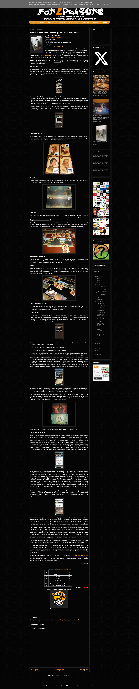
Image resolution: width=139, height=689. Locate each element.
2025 (96, 276)
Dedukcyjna (38, 619)
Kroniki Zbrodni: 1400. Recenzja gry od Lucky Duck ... (100, 323)
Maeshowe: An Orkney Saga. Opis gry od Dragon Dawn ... (100, 317)
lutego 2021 (100, 310)
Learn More (101, 4)
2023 (96, 280)
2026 (96, 274)
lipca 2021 (99, 299)
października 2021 (101, 291)
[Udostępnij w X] (34, 617)
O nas (49, 22)
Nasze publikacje (73, 22)
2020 (96, 341)
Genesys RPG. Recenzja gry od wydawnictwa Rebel (100, 143)
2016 (96, 350)
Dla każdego (45, 619)
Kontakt (95, 22)
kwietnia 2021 (100, 305)
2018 (96, 346)
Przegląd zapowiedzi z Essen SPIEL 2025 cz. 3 (100, 162)
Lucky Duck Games (56, 37)
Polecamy (104, 22)
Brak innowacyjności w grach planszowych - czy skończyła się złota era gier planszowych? (101, 93)
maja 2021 (99, 303)
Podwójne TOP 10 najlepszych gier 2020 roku (100, 329)
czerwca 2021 (100, 301)
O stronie (41, 22)
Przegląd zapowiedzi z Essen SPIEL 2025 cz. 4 (100, 155)
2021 (96, 285)
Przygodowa (77, 619)
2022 (96, 282)
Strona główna (59, 670)
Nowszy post (34, 670)
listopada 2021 (100, 289)
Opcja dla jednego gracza (67, 619)
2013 (96, 357)
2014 (96, 354)
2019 (96, 343)
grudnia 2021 (100, 286)
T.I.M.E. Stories (48, 557)
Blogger (93, 685)
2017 (96, 348)
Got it (108, 4)
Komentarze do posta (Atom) (62, 675)
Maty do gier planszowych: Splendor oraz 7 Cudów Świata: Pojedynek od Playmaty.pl (101, 118)
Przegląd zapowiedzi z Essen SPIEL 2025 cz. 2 (100, 169)
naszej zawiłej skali (65, 569)
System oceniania (60, 22)
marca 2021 (100, 308)
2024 (96, 278)
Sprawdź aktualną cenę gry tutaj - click (55, 46)
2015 (96, 352)
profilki (109, 25)
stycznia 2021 (100, 312)
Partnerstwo (85, 22)
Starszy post (84, 670)
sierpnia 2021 (100, 297)
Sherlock (74, 555)
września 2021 (100, 294)
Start (33, 22)
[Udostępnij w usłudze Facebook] (36, 617)
